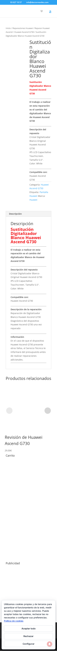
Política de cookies (13, 621)
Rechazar (28, 636)
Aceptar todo (29, 628)
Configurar (29, 643)
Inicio (8, 28)
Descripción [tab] (15, 213)
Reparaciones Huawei (23, 28)
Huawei (33, 199)
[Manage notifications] (49, 644)
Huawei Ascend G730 (24, 32)
